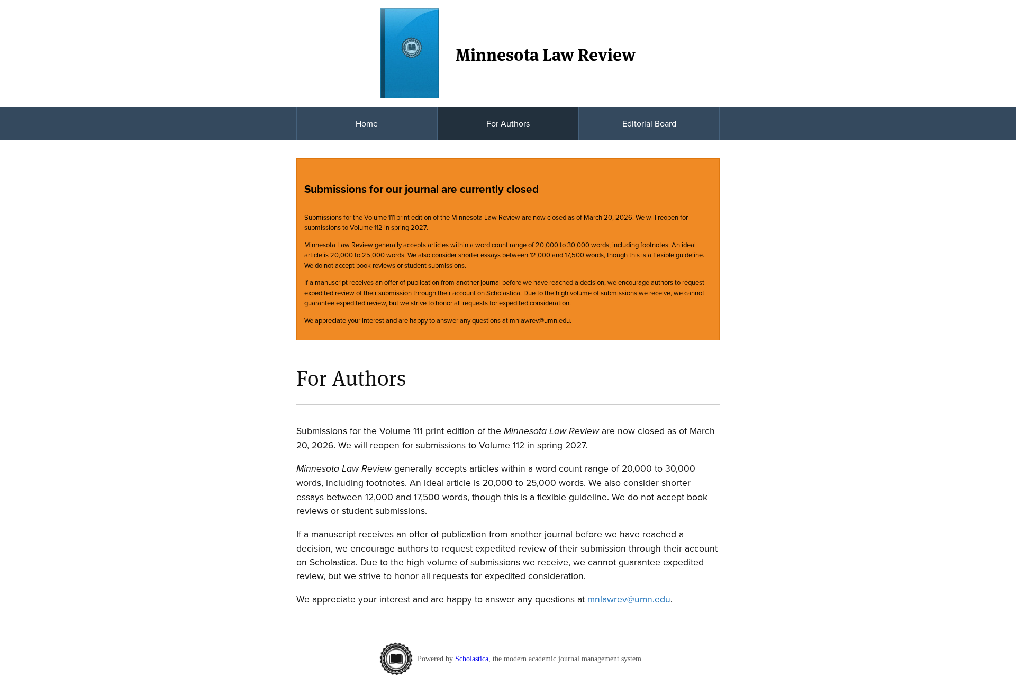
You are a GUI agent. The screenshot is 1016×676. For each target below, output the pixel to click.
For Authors (508, 123)
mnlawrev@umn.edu (628, 599)
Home (367, 123)
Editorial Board (649, 123)
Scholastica (471, 658)
